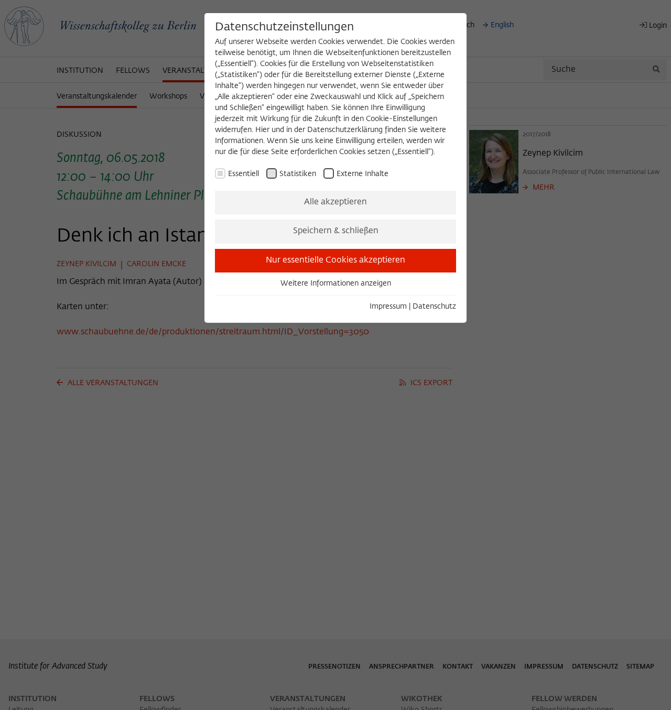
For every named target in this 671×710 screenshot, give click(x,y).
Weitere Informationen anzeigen (335, 283)
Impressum (388, 306)
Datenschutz (434, 306)
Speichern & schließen (335, 231)
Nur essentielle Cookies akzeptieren (335, 260)
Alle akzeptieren (335, 202)
